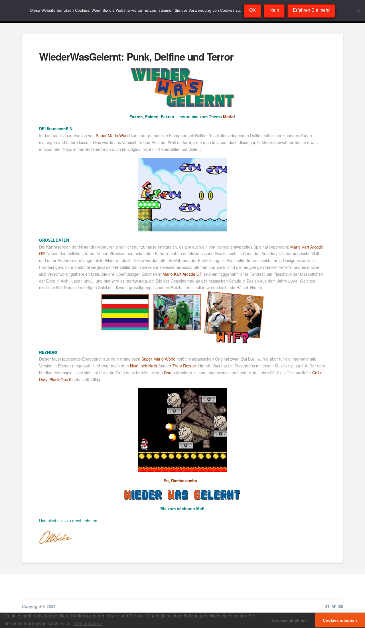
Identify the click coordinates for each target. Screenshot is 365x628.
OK (252, 10)
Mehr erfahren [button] (88, 623)
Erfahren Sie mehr (311, 10)
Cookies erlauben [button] (340, 620)
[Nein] (358, 10)
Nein (274, 10)
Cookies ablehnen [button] (289, 620)
